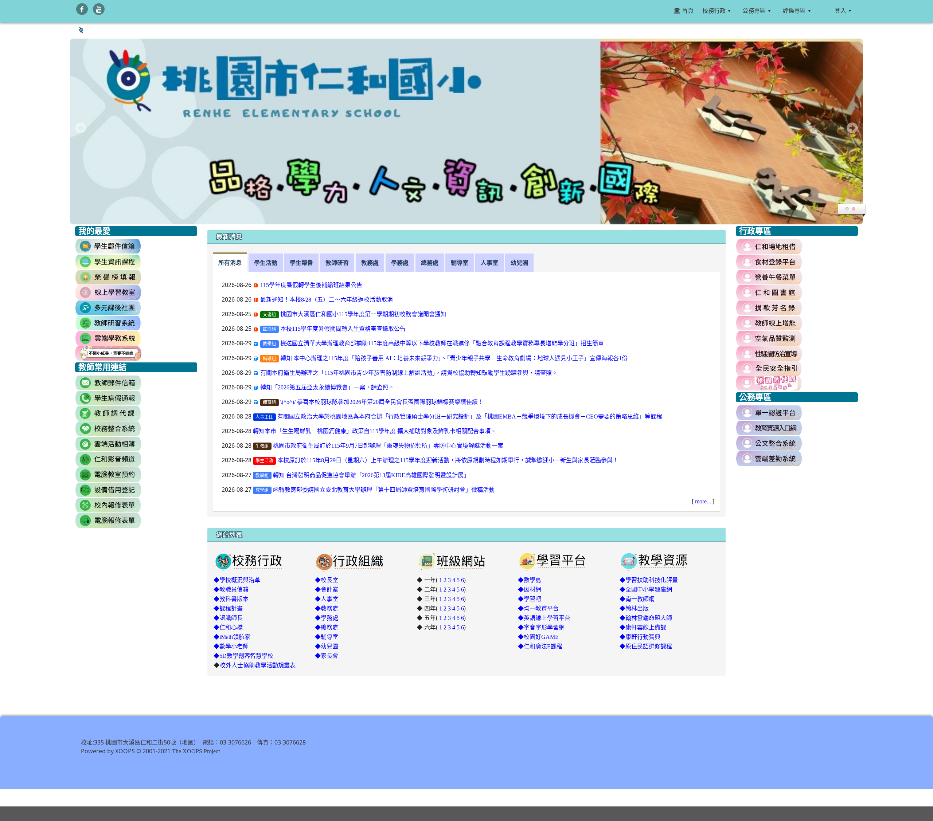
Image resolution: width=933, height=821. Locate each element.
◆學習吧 (529, 599)
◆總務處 (326, 627)
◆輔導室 (326, 637)
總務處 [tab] (429, 263)
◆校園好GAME (538, 637)
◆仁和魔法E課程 (540, 646)
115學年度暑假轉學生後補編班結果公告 (311, 285)
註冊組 (269, 329)
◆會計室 (326, 589)
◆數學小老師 (231, 646)
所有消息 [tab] (230, 263)
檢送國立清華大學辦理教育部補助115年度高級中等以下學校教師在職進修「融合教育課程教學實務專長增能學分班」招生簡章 (442, 343)
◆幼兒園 (326, 646)
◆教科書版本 (231, 599)
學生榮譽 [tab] (301, 263)
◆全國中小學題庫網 (646, 589)
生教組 (262, 446)
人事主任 (264, 417)
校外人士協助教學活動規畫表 (258, 665)
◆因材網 (529, 589)
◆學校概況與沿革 (237, 580)
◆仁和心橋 (228, 627)
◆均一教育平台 (538, 608)
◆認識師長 (228, 618)
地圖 (188, 742)
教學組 (269, 344)
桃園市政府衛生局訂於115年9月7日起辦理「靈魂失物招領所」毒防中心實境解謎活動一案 (388, 445)
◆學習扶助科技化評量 (649, 580)
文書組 (269, 315)
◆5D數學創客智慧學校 (243, 656)
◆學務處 (326, 618)
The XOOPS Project (196, 751)
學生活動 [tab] (265, 263)
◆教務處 (326, 608)
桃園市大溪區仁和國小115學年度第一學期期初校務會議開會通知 (363, 314)
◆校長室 (326, 580)
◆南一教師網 (637, 599)
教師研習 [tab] (337, 263)
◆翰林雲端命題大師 (646, 618)
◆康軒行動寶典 (640, 637)
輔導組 (269, 359)
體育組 (269, 402)
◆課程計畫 (228, 608)
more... (703, 501)
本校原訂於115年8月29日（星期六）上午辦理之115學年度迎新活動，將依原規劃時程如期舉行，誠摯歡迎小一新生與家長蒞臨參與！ (447, 460)
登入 (840, 10)
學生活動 (264, 461)
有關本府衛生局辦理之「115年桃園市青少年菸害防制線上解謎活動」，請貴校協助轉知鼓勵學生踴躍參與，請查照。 (409, 373)
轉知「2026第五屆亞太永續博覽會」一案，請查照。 (327, 387)
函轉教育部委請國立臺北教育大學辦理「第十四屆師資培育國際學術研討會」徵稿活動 (384, 489)
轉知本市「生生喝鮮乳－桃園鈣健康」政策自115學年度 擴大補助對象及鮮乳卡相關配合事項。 (374, 431)
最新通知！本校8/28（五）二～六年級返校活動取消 (326, 299)
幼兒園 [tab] (519, 263)
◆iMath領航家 (232, 637)
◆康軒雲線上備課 (643, 627)
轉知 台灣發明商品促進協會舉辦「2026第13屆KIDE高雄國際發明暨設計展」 (371, 475)
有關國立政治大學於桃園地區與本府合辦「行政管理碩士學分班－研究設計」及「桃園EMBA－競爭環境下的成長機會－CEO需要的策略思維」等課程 (469, 416)
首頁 (687, 10)
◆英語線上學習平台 (544, 618)
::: (824, 10)
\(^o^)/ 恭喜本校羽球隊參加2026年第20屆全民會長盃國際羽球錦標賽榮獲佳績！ (382, 402)
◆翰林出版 (634, 608)
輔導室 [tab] (459, 263)
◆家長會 (326, 656)
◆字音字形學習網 (541, 627)
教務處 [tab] (370, 263)
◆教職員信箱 (231, 589)
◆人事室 (326, 599)
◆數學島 (529, 580)
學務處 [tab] (400, 263)
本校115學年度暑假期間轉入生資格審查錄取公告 (343, 328)
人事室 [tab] (489, 263)
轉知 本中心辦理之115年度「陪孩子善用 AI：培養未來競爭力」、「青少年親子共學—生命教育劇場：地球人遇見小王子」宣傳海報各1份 (454, 358)
